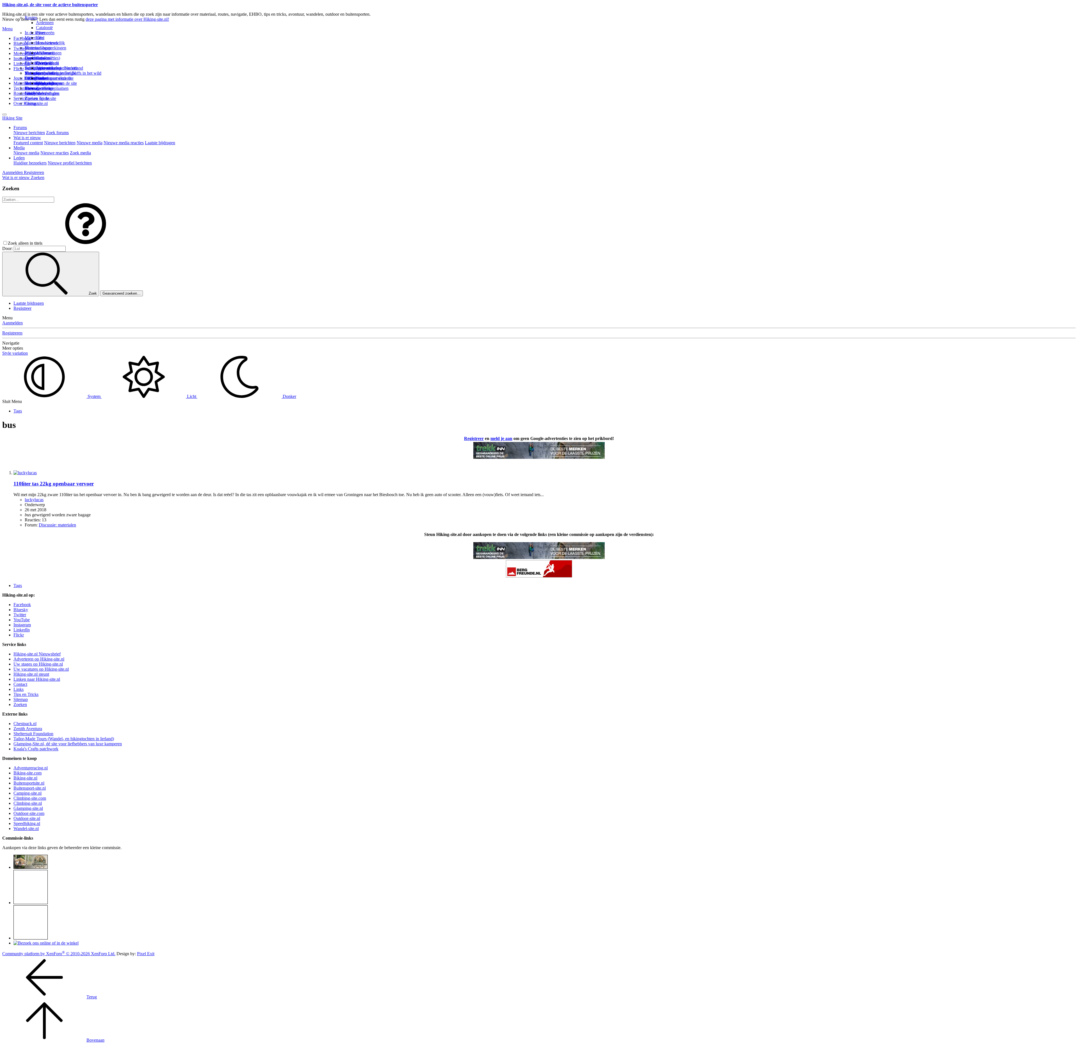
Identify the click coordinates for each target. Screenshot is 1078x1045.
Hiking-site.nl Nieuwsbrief (37, 654)
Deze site (33, 58)
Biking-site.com (27, 773)
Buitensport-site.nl (29, 788)
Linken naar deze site (55, 78)
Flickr (18, 68)
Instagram (22, 58)
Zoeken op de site (40, 98)
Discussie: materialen (57, 524)
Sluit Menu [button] (12, 401)
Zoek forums (57, 132)
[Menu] (4, 114)
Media (19, 147)
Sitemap (32, 88)
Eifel (40, 37)
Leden (19, 157)
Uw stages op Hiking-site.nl (38, 664)
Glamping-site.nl (28, 808)
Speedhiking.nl (26, 823)
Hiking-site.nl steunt (31, 674)
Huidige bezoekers (30, 163)
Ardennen (45, 22)
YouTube (21, 619)
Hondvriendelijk (50, 42)
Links (18, 689)
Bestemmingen (38, 47)
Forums (20, 127)
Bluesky (20, 609)
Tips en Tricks (25, 694)
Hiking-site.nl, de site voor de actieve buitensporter (50, 4)
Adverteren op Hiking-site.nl (38, 659)
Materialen (34, 37)
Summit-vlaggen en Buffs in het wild (68, 73)
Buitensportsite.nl (28, 783)
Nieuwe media (89, 142)
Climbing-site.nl (27, 803)
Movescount (24, 53)
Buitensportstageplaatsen (46, 88)
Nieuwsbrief (36, 93)
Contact (31, 103)
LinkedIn (21, 629)
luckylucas (34, 499)
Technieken (23, 88)
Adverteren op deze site (57, 68)
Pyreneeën (45, 32)
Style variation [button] (15, 353)
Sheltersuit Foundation (33, 733)
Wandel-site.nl (26, 828)
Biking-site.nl (25, 778)
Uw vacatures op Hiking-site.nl (41, 669)
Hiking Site (12, 118)
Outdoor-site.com (28, 813)
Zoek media (80, 152)
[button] (86, 243)
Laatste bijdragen (160, 142)
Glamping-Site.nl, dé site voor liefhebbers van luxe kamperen (67, 743)
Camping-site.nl (27, 793)
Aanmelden (12, 322)
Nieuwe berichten (29, 132)
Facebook (22, 38)
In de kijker (35, 32)
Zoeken (20, 704)
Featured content (28, 142)
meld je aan (501, 438)
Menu (7, 28)
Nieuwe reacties (54, 152)
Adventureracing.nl (30, 768)
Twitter (19, 614)
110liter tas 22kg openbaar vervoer (53, 484)
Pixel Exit (145, 953)
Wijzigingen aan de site (56, 83)
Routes (31, 17)
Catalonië (44, 27)
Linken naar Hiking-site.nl (36, 679)
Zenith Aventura (27, 728)
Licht (191, 396)
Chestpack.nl (24, 723)
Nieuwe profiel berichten (70, 163)
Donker (289, 396)
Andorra (43, 53)
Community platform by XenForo (58, 953)
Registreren (12, 333)
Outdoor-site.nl (26, 818)
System (94, 396)
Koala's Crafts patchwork (35, 748)
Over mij (44, 63)
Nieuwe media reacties (124, 142)
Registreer (22, 308)
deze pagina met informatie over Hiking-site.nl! (127, 19)
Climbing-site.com (29, 798)
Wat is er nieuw (27, 137)
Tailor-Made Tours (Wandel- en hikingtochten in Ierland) (63, 738)
